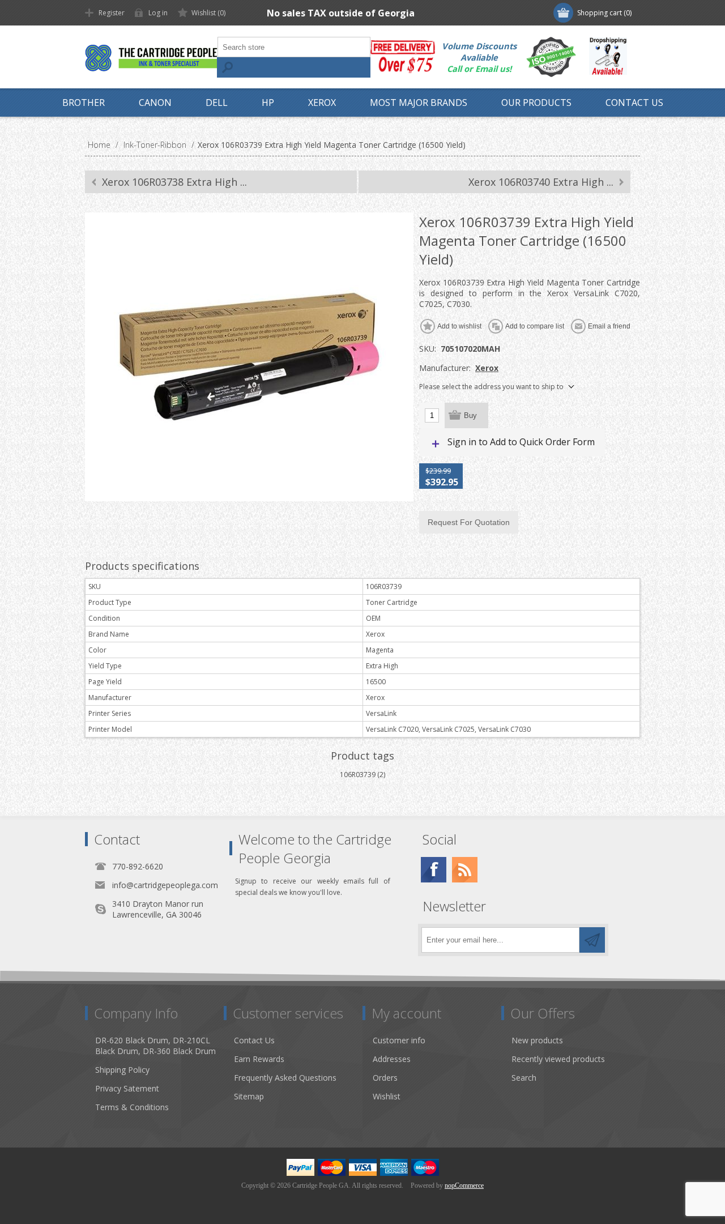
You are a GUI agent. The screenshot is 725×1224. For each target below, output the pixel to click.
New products (537, 1040)
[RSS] (464, 869)
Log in (158, 13)
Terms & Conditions (132, 1107)
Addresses (392, 1059)
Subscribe (592, 940)
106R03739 (358, 774)
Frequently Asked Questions (285, 1077)
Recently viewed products (558, 1059)
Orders (385, 1077)
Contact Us (254, 1040)
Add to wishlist (459, 326)
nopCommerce (464, 1185)
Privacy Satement (127, 1088)
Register (112, 13)
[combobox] (294, 47)
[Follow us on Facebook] (433, 869)
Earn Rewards (259, 1059)
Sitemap (249, 1096)
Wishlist (386, 1096)
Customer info (399, 1040)
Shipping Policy (122, 1069)
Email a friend (609, 326)
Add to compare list (534, 326)
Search (227, 67)
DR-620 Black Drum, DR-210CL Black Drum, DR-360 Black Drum (155, 1045)
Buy (470, 415)
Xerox (486, 367)
